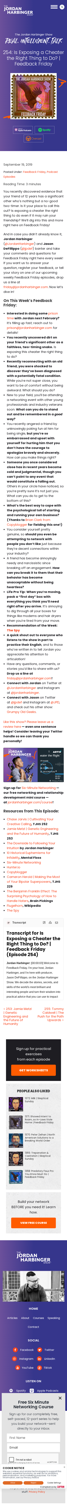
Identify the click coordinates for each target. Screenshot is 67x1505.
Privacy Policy (37, 1492)
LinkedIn (49, 1359)
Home (33, 1308)
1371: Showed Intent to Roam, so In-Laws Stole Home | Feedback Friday (39, 1119)
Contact (33, 1327)
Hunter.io (13, 867)
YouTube (28, 1368)
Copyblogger (17, 872)
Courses (38, 1318)
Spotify (21, 1391)
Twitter (49, 1350)
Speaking (54, 1318)
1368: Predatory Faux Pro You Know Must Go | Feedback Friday (39, 1174)
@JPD (55, 702)
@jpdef (27, 248)
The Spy (13, 910)
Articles (12, 1318)
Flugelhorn (15, 905)
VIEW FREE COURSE (33, 1223)
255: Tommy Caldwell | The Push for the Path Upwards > (51, 1014)
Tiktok (48, 1368)
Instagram (26, 1359)
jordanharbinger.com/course (30, 802)
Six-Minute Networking (39, 788)
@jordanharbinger (25, 693)
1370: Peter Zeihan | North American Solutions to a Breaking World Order (40, 1137)
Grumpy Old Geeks (21, 712)
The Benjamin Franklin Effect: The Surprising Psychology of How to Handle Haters (32, 896)
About (25, 1318)
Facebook (26, 1350)
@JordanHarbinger (19, 244)
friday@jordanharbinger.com (25, 287)
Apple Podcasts (47, 1391)
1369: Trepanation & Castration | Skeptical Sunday (38, 1155)
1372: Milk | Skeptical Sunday (36, 1100)
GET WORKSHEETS (33, 1070)
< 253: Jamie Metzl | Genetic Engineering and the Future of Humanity (17, 1016)
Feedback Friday (34, 172)
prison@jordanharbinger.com (29, 328)
